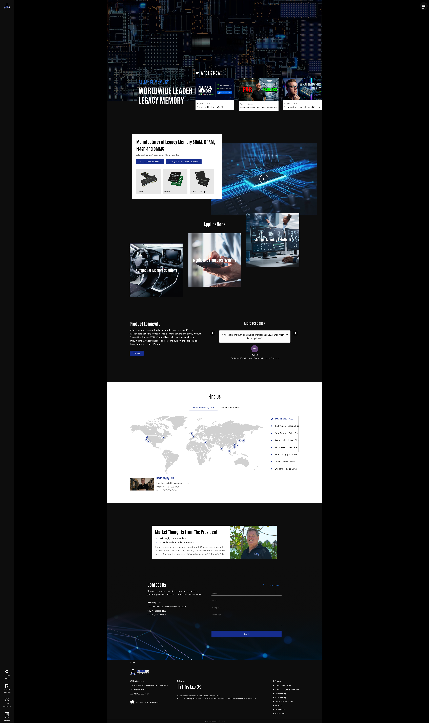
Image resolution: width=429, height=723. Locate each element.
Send (246, 634)
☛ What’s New (208, 72)
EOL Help (136, 353)
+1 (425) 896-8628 (168, 490)
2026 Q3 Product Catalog (150, 161)
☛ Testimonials (279, 709)
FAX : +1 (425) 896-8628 (139, 694)
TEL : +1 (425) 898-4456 (139, 689)
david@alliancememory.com (175, 483)
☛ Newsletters (279, 713)
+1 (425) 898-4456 (171, 486)
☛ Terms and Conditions (283, 701)
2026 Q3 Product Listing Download (183, 161)
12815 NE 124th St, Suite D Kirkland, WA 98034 (166, 606)
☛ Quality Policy (279, 693)
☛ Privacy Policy (279, 697)
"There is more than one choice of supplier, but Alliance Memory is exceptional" (255, 336)
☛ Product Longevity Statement (286, 689)
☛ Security (277, 705)
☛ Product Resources (282, 685)
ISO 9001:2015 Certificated (147, 702)
